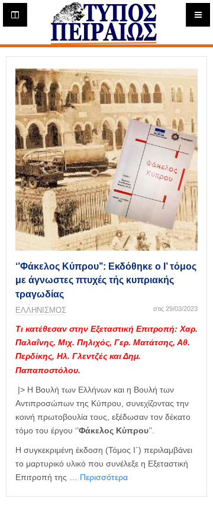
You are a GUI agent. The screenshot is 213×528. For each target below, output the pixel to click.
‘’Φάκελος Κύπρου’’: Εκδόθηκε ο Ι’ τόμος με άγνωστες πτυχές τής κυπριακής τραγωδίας (105, 280)
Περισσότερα (104, 477)
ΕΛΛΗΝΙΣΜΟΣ (40, 310)
